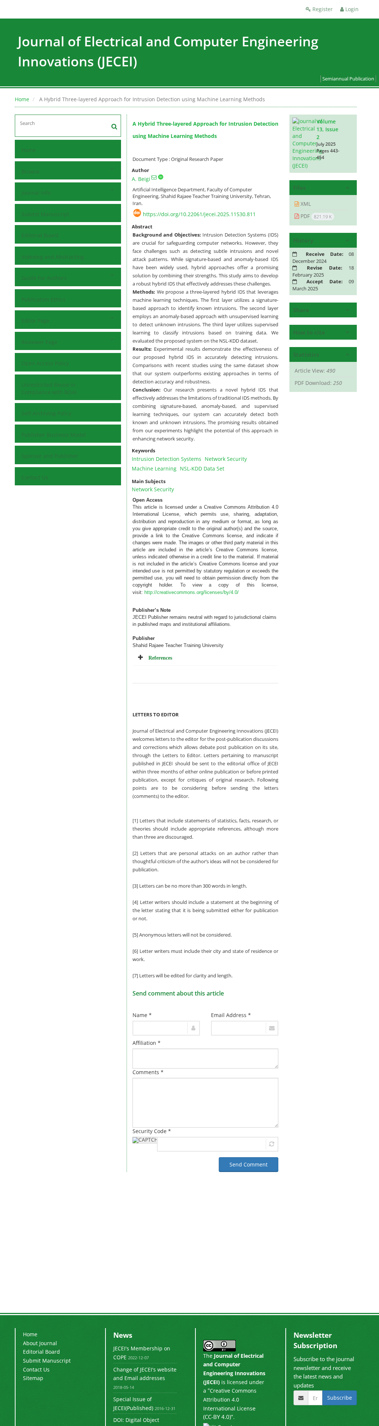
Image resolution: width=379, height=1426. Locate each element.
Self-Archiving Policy (46, 413)
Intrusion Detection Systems (166, 458)
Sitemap (33, 1378)
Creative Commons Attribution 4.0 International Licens (229, 1399)
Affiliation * (147, 1042)
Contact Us (34, 477)
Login (351, 9)
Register (322, 9)
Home (22, 99)
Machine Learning (154, 468)
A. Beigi (141, 178)
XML (305, 203)
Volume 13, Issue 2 (327, 129)
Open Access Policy (45, 363)
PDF (315, 216)
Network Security (226, 458)
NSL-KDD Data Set (202, 468)
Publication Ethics (43, 299)
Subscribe (339, 1397)
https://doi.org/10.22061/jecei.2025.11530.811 (199, 214)
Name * (142, 1015)
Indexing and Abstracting (52, 256)
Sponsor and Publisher (49, 455)
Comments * (148, 1072)
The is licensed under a (234, 1373)
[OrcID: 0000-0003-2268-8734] (161, 177)
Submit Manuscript (45, 214)
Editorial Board (39, 235)
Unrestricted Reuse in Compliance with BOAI (49, 388)
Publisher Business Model (53, 434)
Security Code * (152, 1131)
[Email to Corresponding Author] (154, 177)
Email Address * (231, 1015)
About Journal (40, 1343)
